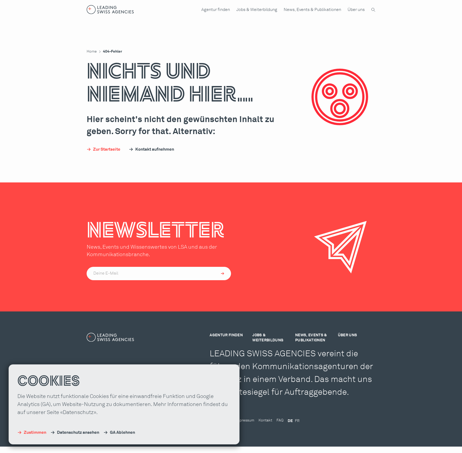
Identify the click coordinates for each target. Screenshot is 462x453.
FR (297, 421)
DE (290, 421)
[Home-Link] (110, 9)
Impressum (244, 420)
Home (92, 51)
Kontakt (265, 420)
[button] (215, 9)
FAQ (279, 420)
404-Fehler (112, 51)
